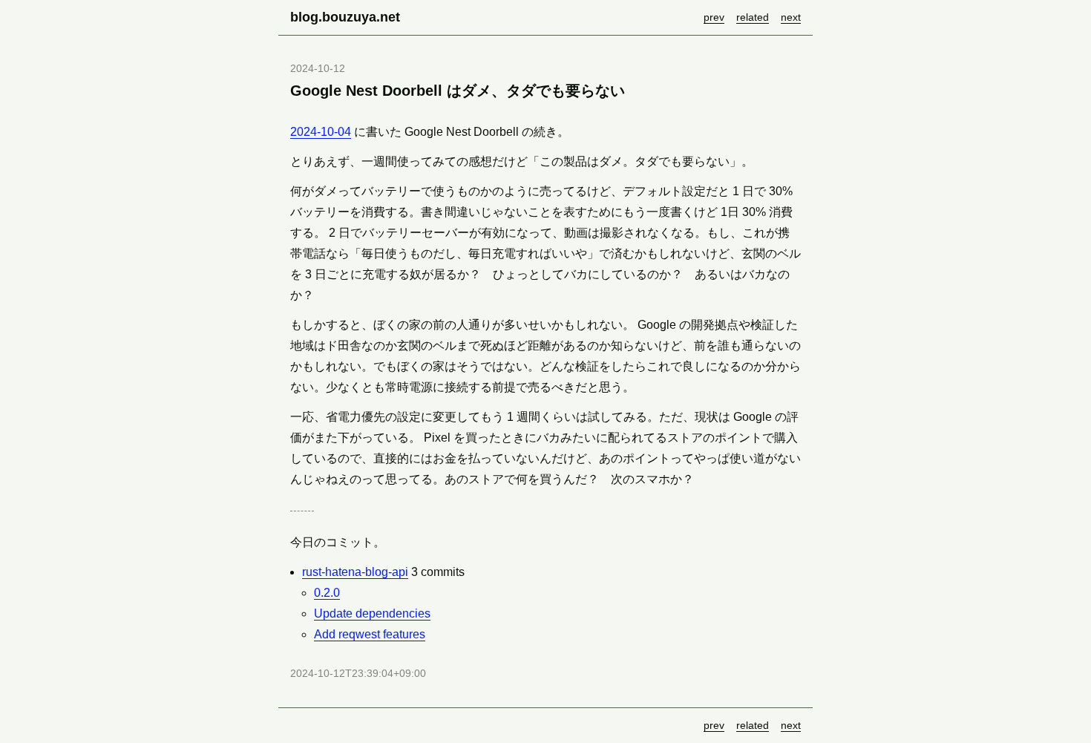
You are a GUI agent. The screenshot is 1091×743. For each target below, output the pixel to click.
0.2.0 (327, 592)
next (791, 17)
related (752, 17)
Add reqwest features (369, 634)
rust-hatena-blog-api (355, 572)
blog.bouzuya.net (345, 17)
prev (714, 17)
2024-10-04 (320, 131)
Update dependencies (372, 613)
